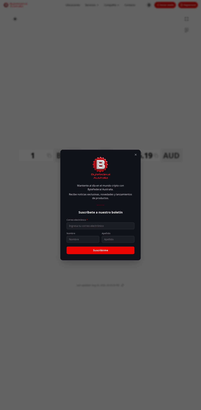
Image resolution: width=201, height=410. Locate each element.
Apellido (106, 233)
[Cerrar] (135, 154)
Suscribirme (100, 250)
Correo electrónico (77, 219)
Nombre (71, 233)
